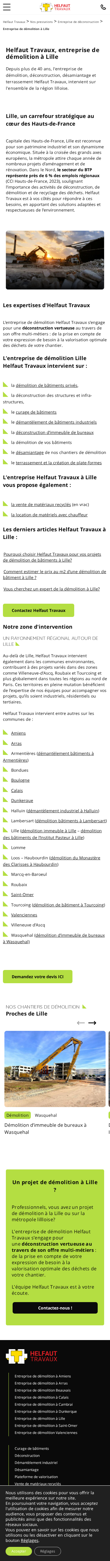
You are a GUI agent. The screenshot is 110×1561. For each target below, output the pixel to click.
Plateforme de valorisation (36, 1476)
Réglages (29, 1540)
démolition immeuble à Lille (48, 830)
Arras (16, 743)
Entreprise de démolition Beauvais (43, 1390)
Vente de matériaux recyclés (38, 1483)
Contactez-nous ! (55, 1308)
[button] (92, 1022)
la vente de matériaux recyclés (41, 504)
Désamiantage (27, 1469)
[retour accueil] (31, 1355)
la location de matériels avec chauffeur (49, 514)
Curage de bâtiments (32, 1448)
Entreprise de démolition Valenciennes (46, 1432)
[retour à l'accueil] (55, 7)
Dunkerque (22, 800)
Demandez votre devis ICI (38, 976)
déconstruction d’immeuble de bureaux (55, 432)
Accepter (18, 1551)
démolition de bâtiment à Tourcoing (68, 905)
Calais (17, 790)
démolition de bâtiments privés (46, 385)
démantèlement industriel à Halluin (63, 810)
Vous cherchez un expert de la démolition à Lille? (52, 589)
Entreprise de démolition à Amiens (43, 1376)
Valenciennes (24, 915)
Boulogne (20, 780)
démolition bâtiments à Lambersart (71, 820)
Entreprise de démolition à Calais (42, 1397)
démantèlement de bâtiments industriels (56, 422)
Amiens (18, 733)
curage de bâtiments (36, 412)
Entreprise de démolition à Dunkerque (46, 1411)
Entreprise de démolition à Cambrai (44, 1404)
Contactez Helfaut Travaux (38, 610)
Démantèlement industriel (36, 1462)
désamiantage (30, 452)
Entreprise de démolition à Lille (40, 1418)
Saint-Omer (22, 894)
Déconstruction (27, 1455)
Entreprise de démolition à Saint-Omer (46, 1425)
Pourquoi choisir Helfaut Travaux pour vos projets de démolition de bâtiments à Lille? (52, 557)
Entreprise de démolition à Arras (41, 1383)
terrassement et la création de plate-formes (59, 462)
